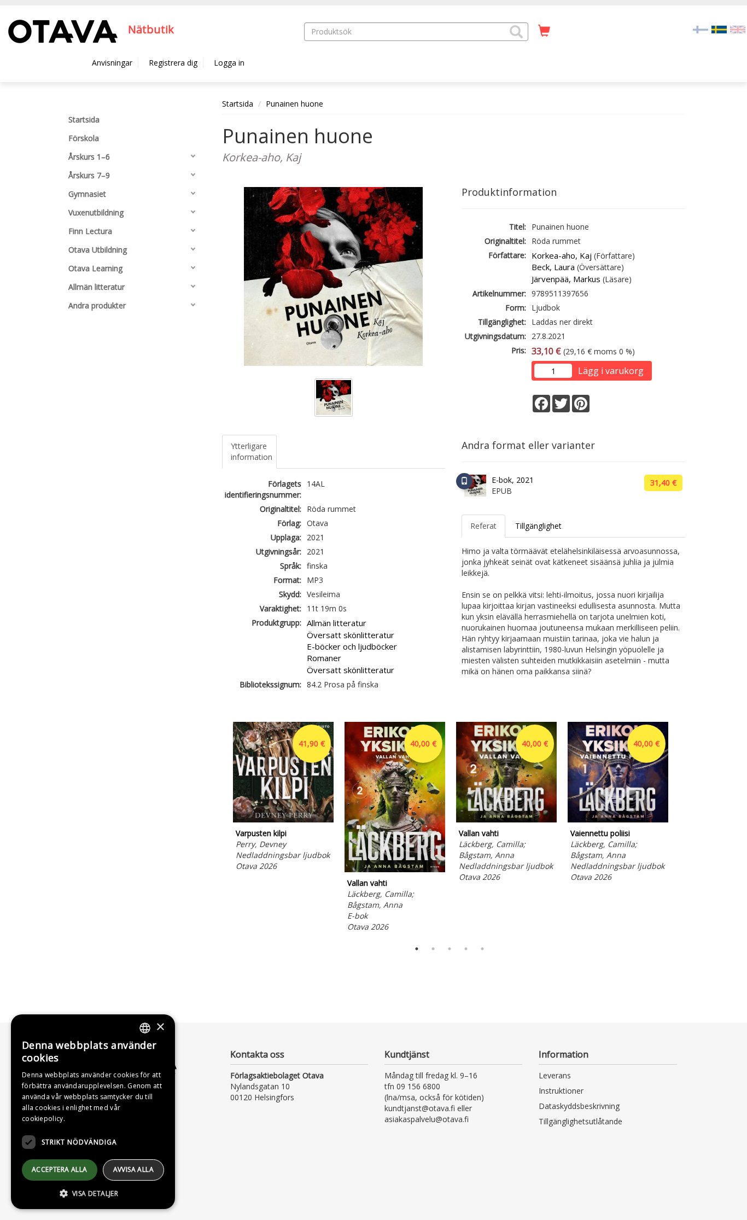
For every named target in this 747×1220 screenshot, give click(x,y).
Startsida (237, 103)
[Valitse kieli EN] (737, 29)
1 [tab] (416, 948)
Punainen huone (294, 103)
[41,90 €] (283, 819)
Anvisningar (112, 62)
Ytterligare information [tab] (251, 451)
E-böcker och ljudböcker (352, 646)
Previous (219, 828)
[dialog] (93, 1111)
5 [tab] (482, 948)
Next (679, 828)
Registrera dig (173, 62)
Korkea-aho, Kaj (562, 255)
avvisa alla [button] (133, 1169)
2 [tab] (433, 948)
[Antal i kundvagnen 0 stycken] (544, 31)
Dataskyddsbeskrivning (579, 1106)
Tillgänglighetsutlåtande (580, 1121)
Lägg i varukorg (611, 371)
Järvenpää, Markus (566, 278)
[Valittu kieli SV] (719, 29)
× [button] (160, 1027)
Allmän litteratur (336, 622)
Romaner (324, 657)
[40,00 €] (395, 869)
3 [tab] (449, 948)
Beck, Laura (553, 266)
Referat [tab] (483, 526)
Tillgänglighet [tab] (538, 526)
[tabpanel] (283, 798)
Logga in (229, 62)
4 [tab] (465, 948)
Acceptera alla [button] (59, 1169)
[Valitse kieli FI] (700, 29)
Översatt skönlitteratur (350, 634)
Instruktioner (561, 1090)
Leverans (555, 1075)
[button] (516, 31)
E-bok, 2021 (513, 480)
